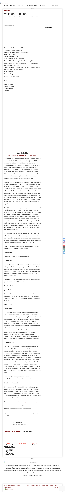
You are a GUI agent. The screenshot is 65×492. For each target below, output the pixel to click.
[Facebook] (49, 1)
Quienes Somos (45, 5)
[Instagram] (51, 1)
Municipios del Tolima (17, 5)
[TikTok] (56, 1)
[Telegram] (54, 1)
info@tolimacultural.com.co (35, 475)
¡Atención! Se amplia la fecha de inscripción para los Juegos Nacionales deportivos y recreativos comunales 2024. (9, 450)
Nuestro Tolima (32, 5)
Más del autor (27, 431)
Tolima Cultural (9, 16)
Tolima (11, 408)
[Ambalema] (35, 438)
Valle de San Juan (26, 408)
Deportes (9, 443)
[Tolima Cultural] (32, 3)
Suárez (39, 416)
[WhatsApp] (59, 1)
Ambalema (35, 445)
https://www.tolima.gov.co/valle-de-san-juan (27, 402)
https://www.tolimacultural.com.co (19, 424)
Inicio (6, 5)
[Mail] (18, 426)
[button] (60, 5)
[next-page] (40, 432)
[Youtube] (61, 1)
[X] (25, 426)
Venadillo (6, 416)
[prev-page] (38, 432)
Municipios (7, 10)
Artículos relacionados (13, 431)
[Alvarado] (22, 438)
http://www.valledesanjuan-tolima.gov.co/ (22, 155)
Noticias (55, 5)
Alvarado (22, 445)
